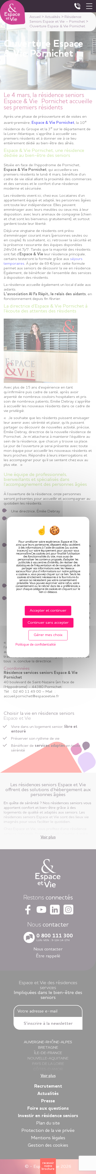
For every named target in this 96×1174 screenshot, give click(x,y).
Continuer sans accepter (48, 623)
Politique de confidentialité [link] (36, 644)
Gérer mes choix (48, 635)
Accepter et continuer (48, 611)
